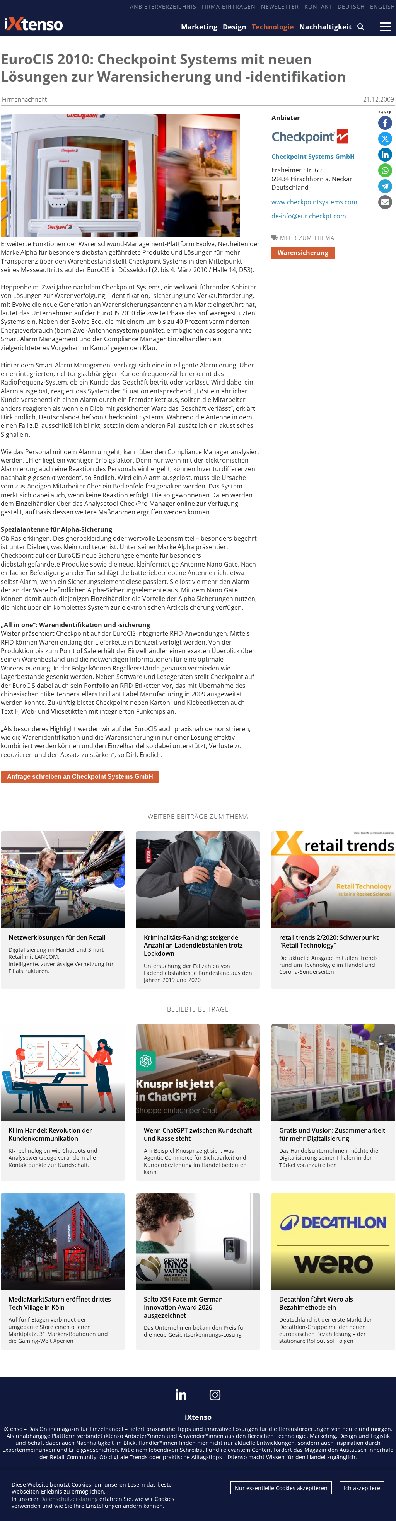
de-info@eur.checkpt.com (308, 216)
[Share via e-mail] (385, 202)
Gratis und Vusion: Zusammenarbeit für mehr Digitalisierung (332, 1134)
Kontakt (318, 6)
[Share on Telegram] (385, 186)
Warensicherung (303, 252)
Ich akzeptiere (362, 1488)
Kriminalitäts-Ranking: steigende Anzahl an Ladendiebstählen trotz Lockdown (193, 945)
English (382, 6)
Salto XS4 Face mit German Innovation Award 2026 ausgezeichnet (183, 1307)
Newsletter (280, 6)
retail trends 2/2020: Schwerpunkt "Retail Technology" (329, 941)
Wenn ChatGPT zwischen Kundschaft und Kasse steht (198, 1134)
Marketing (199, 26)
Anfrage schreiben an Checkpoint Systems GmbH (80, 776)
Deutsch (351, 6)
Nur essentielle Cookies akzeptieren (281, 1488)
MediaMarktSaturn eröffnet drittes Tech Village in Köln (60, 1303)
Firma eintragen (229, 6)
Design (234, 26)
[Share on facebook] (385, 123)
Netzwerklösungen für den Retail (57, 937)
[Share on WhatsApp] (385, 170)
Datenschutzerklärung (69, 1498)
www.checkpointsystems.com (314, 202)
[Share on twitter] (385, 139)
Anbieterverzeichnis (163, 6)
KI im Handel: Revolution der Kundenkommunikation (50, 1134)
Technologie (273, 26)
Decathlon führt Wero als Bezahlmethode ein (316, 1303)
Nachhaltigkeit (325, 26)
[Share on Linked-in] (385, 155)
